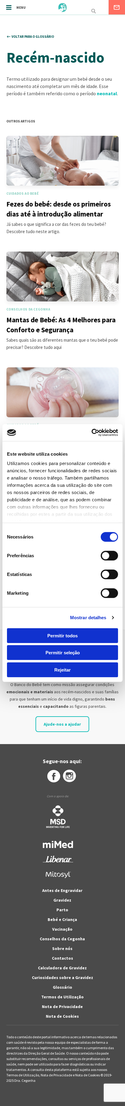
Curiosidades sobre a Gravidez (62, 977)
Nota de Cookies (62, 1016)
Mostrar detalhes (88, 617)
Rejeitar (62, 669)
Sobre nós (62, 948)
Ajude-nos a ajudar (62, 724)
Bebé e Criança (62, 919)
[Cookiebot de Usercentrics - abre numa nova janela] (91, 433)
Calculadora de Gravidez (62, 968)
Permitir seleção (63, 652)
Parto (62, 909)
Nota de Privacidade (62, 1006)
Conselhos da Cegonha (62, 939)
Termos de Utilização (62, 997)
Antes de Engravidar (62, 890)
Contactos (62, 958)
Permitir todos (62, 635)
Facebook (53, 776)
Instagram (70, 776)
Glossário (62, 987)
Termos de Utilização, (23, 1075)
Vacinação (62, 929)
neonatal (107, 93)
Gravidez (62, 900)
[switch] (103, 555)
